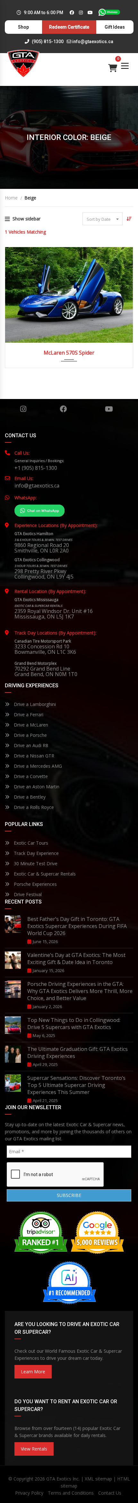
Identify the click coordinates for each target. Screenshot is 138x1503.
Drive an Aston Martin (36, 787)
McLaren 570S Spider (69, 352)
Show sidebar (26, 219)
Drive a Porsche (30, 735)
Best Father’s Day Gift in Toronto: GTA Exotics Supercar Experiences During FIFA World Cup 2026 (77, 926)
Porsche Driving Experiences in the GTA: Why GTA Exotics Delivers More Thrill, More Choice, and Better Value (80, 991)
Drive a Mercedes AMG (37, 766)
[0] (112, 66)
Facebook (63, 409)
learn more (33, 1371)
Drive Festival (27, 894)
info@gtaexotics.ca (92, 41)
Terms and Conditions (71, 1493)
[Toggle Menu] (125, 66)
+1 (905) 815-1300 (35, 467)
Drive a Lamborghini (34, 704)
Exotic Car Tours (30, 843)
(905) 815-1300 (47, 41)
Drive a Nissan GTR (33, 756)
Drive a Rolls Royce (33, 807)
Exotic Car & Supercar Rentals (44, 874)
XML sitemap (98, 1479)
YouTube (108, 409)
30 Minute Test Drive (35, 863)
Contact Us (109, 1493)
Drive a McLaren (30, 725)
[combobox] (102, 218)
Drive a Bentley (29, 797)
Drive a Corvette (30, 776)
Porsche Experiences (35, 884)
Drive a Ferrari (28, 714)
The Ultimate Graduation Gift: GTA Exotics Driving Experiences (77, 1052)
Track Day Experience (36, 853)
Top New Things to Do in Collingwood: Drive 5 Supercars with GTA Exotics (73, 1023)
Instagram (23, 409)
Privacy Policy (29, 1493)
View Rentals (34, 1449)
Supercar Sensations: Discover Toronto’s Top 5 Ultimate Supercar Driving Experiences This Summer (76, 1085)
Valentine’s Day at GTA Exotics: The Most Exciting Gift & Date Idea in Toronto (76, 958)
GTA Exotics (58, 1479)
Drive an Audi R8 (30, 745)
